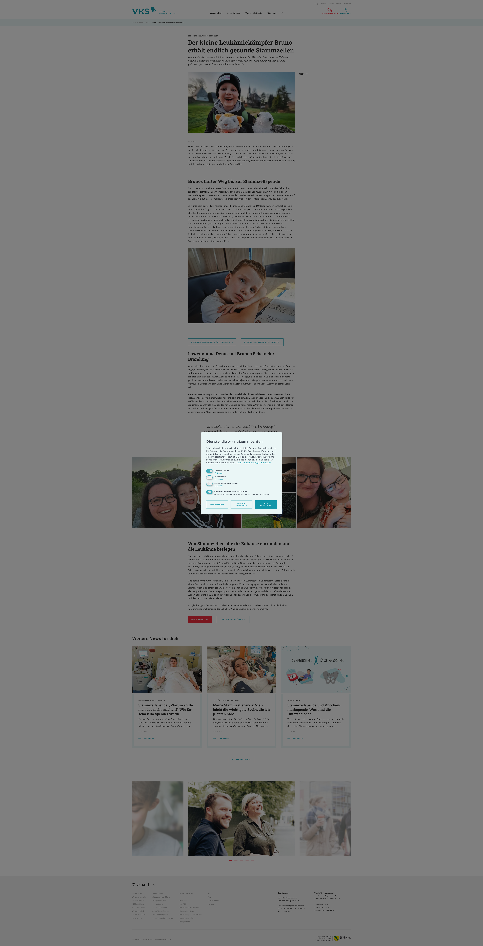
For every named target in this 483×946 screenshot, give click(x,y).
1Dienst (218, 473)
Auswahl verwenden (241, 504)
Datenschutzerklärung (246, 462)
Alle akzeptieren (266, 504)
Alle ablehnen (217, 504)
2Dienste (218, 479)
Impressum (265, 462)
